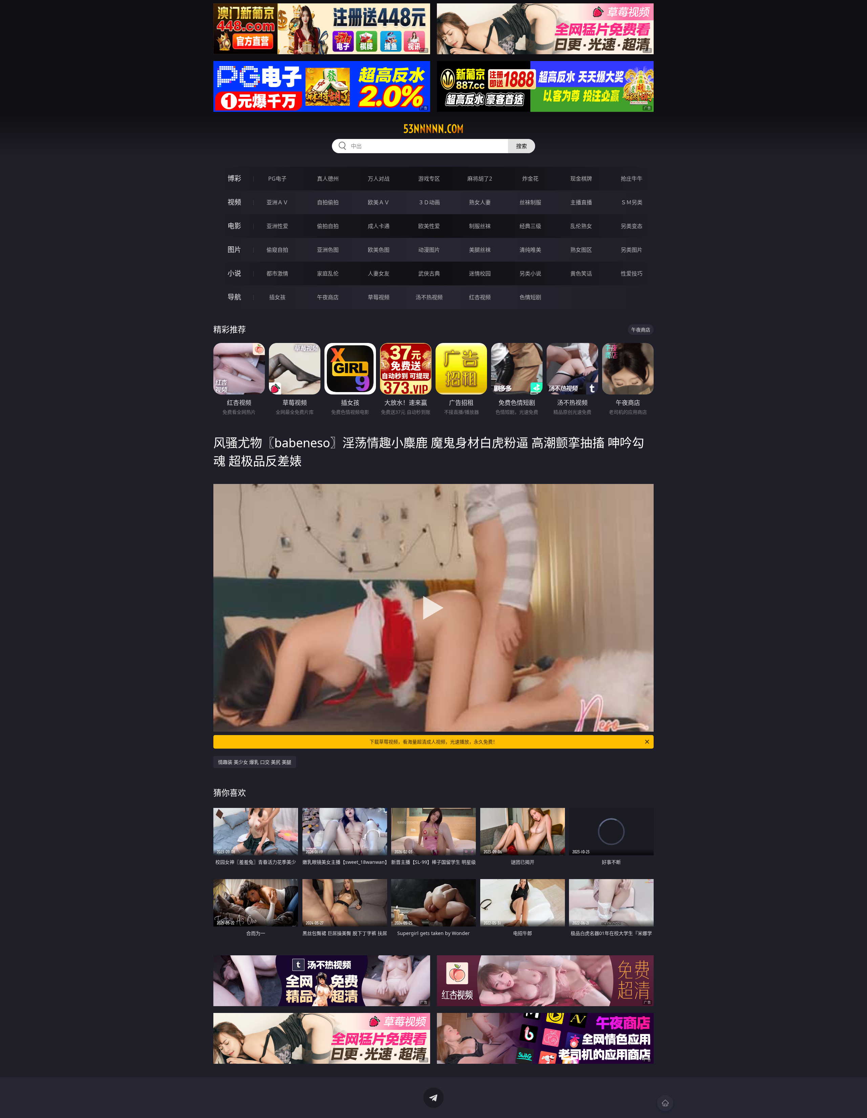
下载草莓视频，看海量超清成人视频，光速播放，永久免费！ (433, 741)
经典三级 (530, 226)
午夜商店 (328, 297)
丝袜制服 (530, 202)
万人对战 (378, 178)
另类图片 (631, 249)
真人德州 (328, 178)
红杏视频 (480, 297)
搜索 (521, 146)
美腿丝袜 (480, 249)
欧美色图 (378, 249)
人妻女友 (378, 273)
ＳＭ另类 (631, 202)
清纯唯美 (530, 249)
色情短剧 (530, 297)
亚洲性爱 (277, 226)
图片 (234, 249)
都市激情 (277, 273)
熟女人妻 (480, 202)
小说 (234, 273)
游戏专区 (429, 178)
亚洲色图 (328, 249)
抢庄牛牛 (631, 178)
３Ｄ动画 (429, 202)
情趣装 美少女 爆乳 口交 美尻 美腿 (254, 762)
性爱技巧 (631, 273)
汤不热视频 (429, 297)
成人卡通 (378, 226)
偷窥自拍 (277, 249)
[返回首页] (665, 1103)
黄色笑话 (581, 273)
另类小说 (530, 273)
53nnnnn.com (433, 129)
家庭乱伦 (328, 273)
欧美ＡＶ (378, 202)
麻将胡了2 (479, 178)
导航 (234, 297)
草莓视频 (378, 297)
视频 (234, 202)
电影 (234, 225)
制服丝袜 (480, 226)
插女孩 (277, 297)
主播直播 (581, 202)
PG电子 (277, 178)
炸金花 (530, 178)
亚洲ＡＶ (277, 202)
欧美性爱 (429, 226)
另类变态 (631, 226)
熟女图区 (581, 249)
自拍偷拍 (328, 202)
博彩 (234, 178)
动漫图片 (429, 249)
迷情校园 (480, 273)
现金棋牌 (581, 178)
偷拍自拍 (328, 226)
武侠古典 (429, 273)
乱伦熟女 (581, 226)
